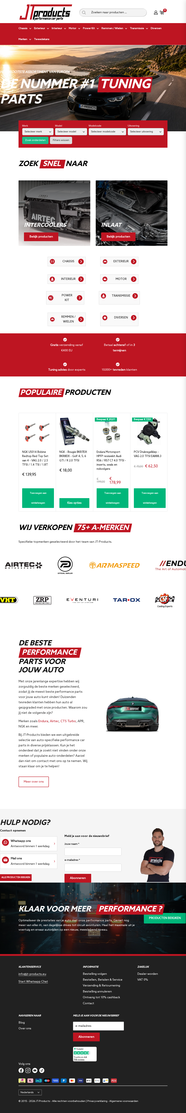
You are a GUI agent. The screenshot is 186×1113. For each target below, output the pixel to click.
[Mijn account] (156, 13)
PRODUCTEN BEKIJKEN (165, 918)
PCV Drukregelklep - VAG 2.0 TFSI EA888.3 (147, 454)
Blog (22, 1022)
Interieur (57, 28)
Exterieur (39, 28)
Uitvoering (133, 125)
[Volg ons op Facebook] (21, 1070)
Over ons (25, 1028)
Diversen (156, 28)
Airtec (54, 721)
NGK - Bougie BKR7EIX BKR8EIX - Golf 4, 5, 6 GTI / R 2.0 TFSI (73, 456)
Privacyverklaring (97, 1101)
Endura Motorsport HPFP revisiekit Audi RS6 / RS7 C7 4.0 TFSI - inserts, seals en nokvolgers (111, 460)
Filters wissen (61, 140)
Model (58, 125)
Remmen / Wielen (112, 28)
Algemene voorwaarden (123, 1101)
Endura (43, 721)
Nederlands (27, 1092)
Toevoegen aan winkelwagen (38, 498)
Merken (23, 39)
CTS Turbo (68, 721)
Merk (25, 125)
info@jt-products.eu (32, 974)
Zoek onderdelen (35, 140)
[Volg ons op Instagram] (28, 1070)
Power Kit (89, 28)
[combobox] (117, 13)
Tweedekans (41, 39)
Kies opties (74, 503)
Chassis (23, 28)
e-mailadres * (72, 860)
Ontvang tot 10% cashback (101, 997)
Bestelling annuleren (97, 991)
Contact (88, 1003)
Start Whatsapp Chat (33, 981)
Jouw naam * (71, 844)
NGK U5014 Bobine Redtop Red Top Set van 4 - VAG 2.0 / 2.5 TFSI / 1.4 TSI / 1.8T (35, 458)
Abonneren (78, 878)
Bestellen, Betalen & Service (102, 980)
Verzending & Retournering (101, 985)
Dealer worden (147, 974)
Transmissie (137, 28)
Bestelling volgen (95, 974)
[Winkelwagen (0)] (161, 12)
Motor (72, 28)
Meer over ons (34, 781)
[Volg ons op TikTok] (41, 1070)
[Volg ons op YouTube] (34, 1070)
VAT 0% (142, 980)
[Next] (167, 462)
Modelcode (95, 125)
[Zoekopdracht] (83, 13)
